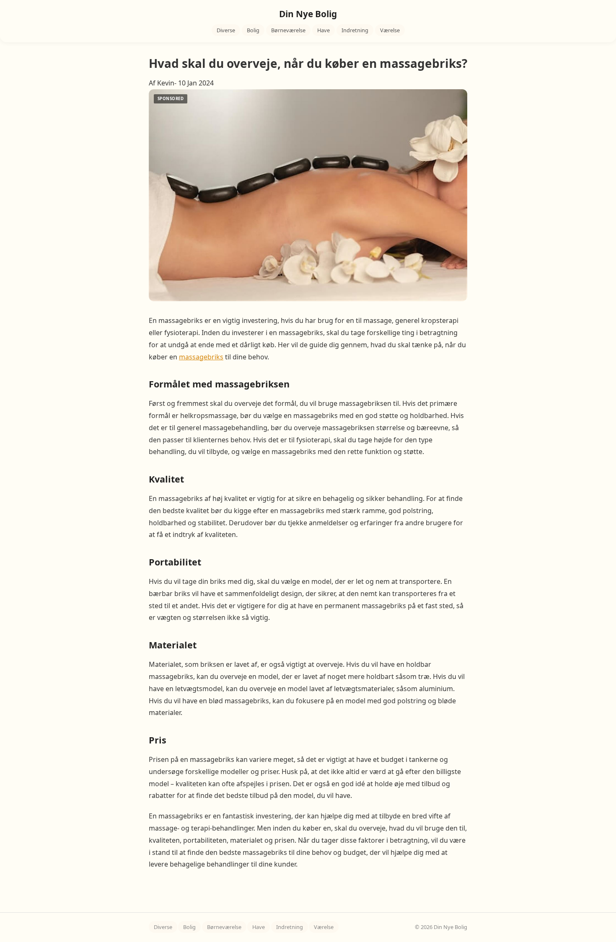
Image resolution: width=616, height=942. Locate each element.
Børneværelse (288, 30)
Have (323, 30)
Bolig (253, 30)
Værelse (390, 30)
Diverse (226, 30)
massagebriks (201, 356)
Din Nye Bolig (308, 14)
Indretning (355, 30)
